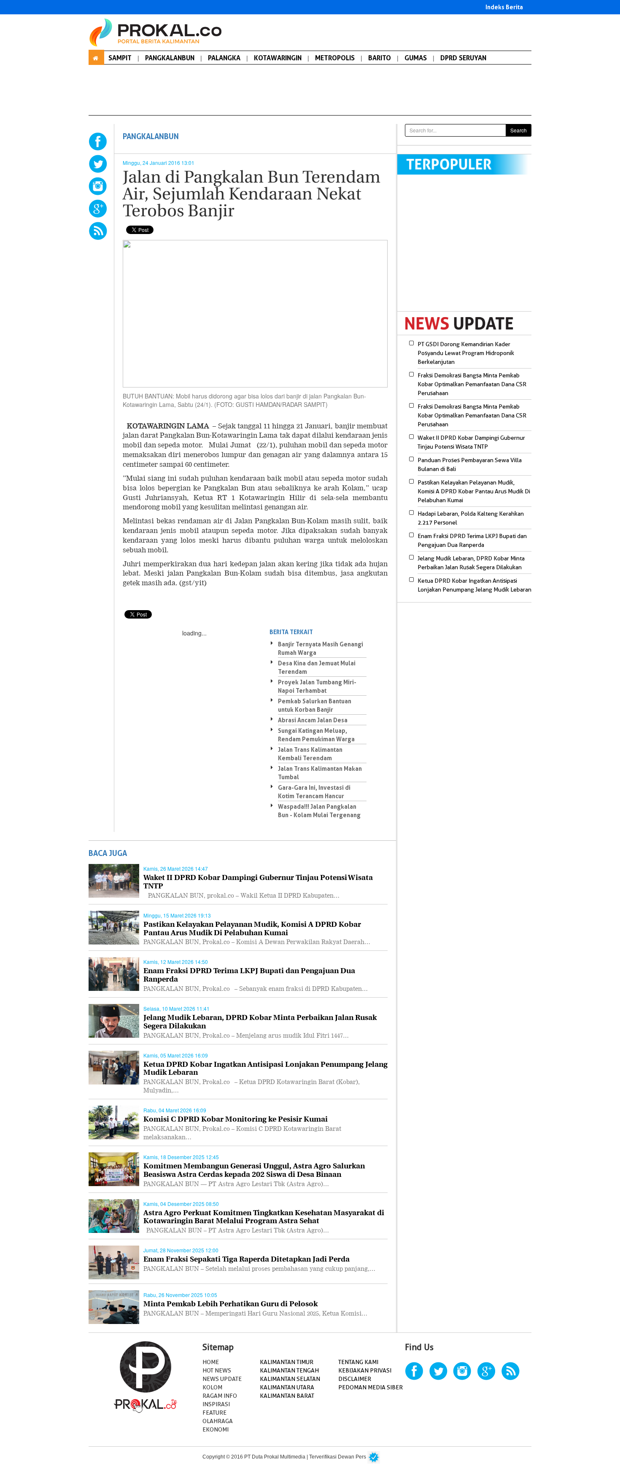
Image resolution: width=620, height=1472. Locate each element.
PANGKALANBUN (169, 58)
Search (518, 130)
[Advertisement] (468, 248)
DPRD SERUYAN (463, 58)
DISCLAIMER (354, 1378)
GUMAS (415, 58)
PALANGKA (224, 58)
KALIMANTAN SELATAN (290, 1378)
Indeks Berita (504, 7)
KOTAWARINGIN (278, 58)
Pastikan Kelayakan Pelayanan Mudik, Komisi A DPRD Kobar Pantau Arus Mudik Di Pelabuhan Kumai (474, 491)
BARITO (379, 58)
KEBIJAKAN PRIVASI (364, 1370)
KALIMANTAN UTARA (287, 1387)
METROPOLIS (335, 58)
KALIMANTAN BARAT (287, 1395)
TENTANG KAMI (358, 1362)
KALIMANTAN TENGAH (289, 1370)
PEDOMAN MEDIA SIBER (370, 1387)
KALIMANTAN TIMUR (286, 1362)
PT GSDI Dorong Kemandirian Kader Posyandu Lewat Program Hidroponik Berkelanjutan (466, 353)
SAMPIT (120, 58)
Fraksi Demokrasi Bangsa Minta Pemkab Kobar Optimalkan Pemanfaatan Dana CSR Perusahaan (472, 384)
